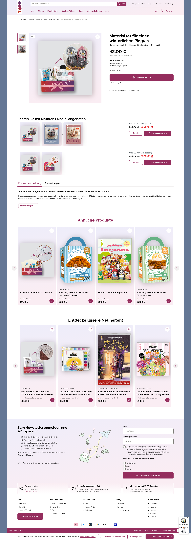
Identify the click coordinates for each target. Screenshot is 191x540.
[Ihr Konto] (161, 11)
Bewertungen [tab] (52, 183)
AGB (146, 530)
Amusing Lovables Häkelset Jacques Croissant (73, 294)
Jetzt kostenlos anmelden (148, 475)
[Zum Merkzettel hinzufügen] (97, 36)
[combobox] (74, 4)
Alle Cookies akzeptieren (161, 537)
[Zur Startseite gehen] (23, 7)
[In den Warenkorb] (51, 301)
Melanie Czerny (64, 289)
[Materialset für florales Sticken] (37, 260)
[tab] (29, 184)
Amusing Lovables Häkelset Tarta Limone (151, 294)
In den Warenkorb (143, 77)
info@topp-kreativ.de (31, 491)
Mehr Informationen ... (88, 537)
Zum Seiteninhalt (16, 2)
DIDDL (72, 388)
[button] (28, 205)
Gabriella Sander (103, 388)
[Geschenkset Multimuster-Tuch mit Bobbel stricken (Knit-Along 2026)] (37, 359)
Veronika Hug (25, 388)
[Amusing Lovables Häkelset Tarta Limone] (154, 260)
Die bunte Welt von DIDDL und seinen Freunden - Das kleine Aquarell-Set (76, 393)
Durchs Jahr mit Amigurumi (112, 292)
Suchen (123, 4)
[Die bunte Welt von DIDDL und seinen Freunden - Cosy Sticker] (153, 359)
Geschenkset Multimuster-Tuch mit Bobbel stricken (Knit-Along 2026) (37, 393)
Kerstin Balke (114, 388)
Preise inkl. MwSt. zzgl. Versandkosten (121, 55)
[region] (59, 68)
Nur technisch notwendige (113, 537)
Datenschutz (137, 530)
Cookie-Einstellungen (168, 530)
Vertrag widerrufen (30, 516)
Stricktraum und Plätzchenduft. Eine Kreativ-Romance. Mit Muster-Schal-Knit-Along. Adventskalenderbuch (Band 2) (114, 393)
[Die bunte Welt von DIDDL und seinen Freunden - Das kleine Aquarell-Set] (76, 359)
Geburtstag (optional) (130, 436)
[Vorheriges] (14, 268)
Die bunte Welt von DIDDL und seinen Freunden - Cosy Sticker (153, 393)
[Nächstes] (176, 268)
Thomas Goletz (64, 388)
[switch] (183, 531)
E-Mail (125, 426)
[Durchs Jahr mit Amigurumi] (115, 260)
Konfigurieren (138, 537)
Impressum (155, 530)
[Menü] (187, 518)
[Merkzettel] (156, 11)
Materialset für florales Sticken (36, 292)
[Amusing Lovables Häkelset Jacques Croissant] (76, 260)
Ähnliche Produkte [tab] (95, 220)
